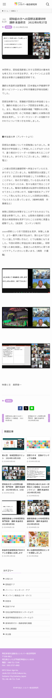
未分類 (8, 634)
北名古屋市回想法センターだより (19, 612)
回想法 (8, 27)
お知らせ (9, 578)
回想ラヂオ (10, 606)
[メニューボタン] (4, 4)
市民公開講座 (11, 628)
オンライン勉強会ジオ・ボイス (18, 595)
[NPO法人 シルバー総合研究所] (26, 4)
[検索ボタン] (47, 4)
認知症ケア (10, 584)
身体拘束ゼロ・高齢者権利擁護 (18, 623)
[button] (20, 408)
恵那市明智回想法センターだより (19, 617)
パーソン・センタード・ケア (17, 590)
